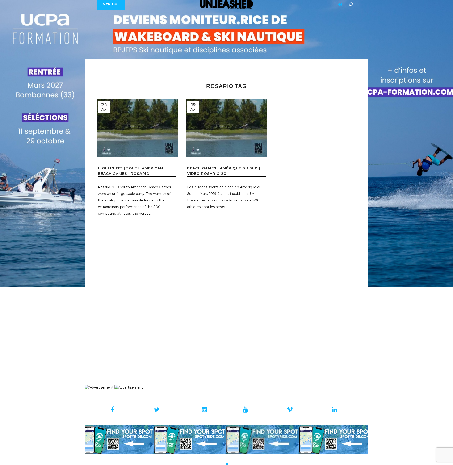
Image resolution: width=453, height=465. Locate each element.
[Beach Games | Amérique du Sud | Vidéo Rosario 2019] (226, 128)
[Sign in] (339, 5)
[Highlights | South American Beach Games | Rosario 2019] (137, 128)
